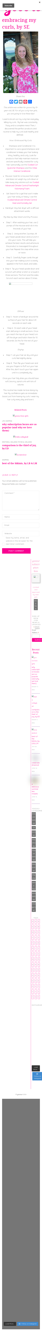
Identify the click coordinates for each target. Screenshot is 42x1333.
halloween (39, 943)
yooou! (20, 1094)
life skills (36, 953)
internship (36, 948)
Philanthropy (33, 843)
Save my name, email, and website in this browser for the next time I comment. (19, 541)
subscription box (33, 986)
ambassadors (36, 921)
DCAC (33, 932)
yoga (39, 997)
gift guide (36, 943)
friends (39, 937)
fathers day (36, 937)
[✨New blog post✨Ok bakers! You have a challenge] (36, 1061)
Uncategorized (34, 907)
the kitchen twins (36, 991)
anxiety (39, 921)
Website (8, 533)
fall (39, 932)
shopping (39, 970)
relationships (39, 964)
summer (36, 986)
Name (7, 517)
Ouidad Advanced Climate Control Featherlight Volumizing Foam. (22, 185)
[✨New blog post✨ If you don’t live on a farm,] (36, 1055)
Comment (9, 493)
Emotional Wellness (9, 442)
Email (7, 525)
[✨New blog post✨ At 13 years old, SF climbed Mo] (36, 1021)
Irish (39, 948)
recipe (33, 964)
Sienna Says (34, 886)
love (39, 953)
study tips (39, 980)
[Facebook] (11, 102)
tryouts (33, 997)
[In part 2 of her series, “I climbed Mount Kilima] (36, 1010)
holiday (33, 948)
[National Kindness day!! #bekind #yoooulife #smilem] (36, 1027)
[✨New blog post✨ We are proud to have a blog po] (36, 1032)
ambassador (33, 921)
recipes (36, 964)
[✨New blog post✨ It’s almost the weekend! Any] (36, 1038)
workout (36, 997)
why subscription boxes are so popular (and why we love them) (19, 427)
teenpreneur (39, 986)
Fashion (33, 937)
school (33, 970)
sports (36, 980)
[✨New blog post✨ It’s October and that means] (36, 1049)
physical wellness (39, 959)
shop (36, 970)
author (33, 926)
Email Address (35, 631)
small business (39, 975)
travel (39, 991)
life (33, 953)
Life (3, 421)
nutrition (33, 959)
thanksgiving (33, 991)
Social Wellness (34, 896)
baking (36, 926)
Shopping (8, 421)
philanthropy (36, 959)
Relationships (34, 867)
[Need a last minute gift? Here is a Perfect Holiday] (36, 1015)
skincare (36, 975)
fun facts (33, 943)
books (39, 926)
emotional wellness (36, 932)
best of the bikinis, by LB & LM (19, 463)
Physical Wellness (25, 442)
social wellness (33, 980)
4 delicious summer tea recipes (35, 789)
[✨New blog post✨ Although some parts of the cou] (36, 1044)
